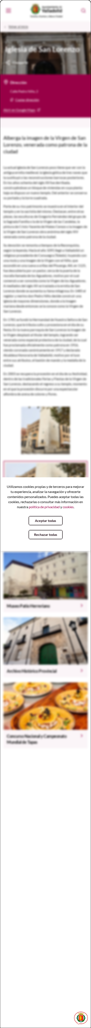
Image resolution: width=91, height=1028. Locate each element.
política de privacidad (44, 507)
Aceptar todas (45, 521)
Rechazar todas (45, 534)
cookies (68, 507)
